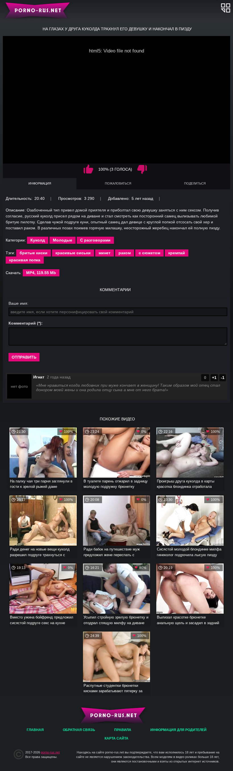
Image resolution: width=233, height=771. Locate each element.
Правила (122, 730)
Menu (225, 8)
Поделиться (195, 183)
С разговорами (95, 240)
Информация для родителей (178, 730)
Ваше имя (18, 303)
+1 (214, 377)
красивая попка (24, 260)
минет (105, 253)
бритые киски (33, 253)
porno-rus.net (50, 752)
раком (124, 253)
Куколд (37, 240)
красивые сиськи (73, 253)
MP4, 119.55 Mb (41, 272)
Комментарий (22, 323)
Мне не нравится (142, 169)
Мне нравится (88, 169)
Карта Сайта (116, 738)
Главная (36, 9)
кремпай (176, 253)
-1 (222, 377)
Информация (39, 183)
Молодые (62, 240)
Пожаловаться (118, 183)
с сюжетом (149, 253)
